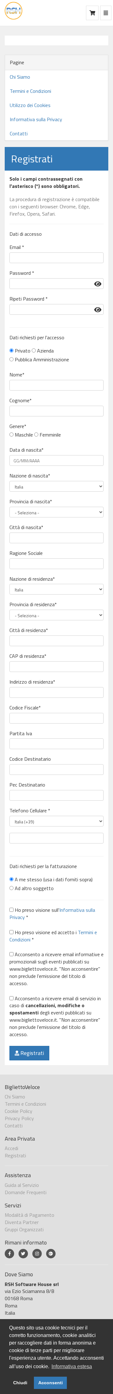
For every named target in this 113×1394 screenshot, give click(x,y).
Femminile (49, 434)
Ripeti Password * (28, 298)
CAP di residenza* (27, 656)
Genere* (17, 426)
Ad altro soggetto (33, 888)
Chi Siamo (20, 77)
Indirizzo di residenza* (32, 682)
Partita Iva (20, 733)
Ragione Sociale (26, 553)
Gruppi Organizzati (24, 1229)
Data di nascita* (26, 450)
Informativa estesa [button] (71, 1366)
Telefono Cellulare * (29, 810)
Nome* (16, 374)
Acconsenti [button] (50, 1382)
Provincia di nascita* (30, 501)
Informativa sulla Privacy (36, 119)
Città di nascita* (26, 527)
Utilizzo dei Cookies (30, 105)
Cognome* (20, 400)
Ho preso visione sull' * (52, 913)
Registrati (31, 1053)
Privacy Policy (19, 1118)
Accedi (11, 1148)
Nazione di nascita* (29, 475)
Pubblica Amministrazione (41, 359)
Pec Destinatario (27, 784)
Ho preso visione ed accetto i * (53, 936)
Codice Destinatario (30, 759)
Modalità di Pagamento (29, 1215)
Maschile (23, 434)
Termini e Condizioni (30, 91)
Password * (21, 273)
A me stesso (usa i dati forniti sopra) (53, 879)
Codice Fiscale (25, 707)
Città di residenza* (28, 630)
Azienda (45, 350)
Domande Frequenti (25, 1192)
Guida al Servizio (22, 1185)
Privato (21, 350)
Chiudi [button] (20, 1382)
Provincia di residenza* (33, 604)
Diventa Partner (22, 1222)
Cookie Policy (18, 1111)
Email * (16, 247)
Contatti (19, 133)
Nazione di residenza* (32, 579)
